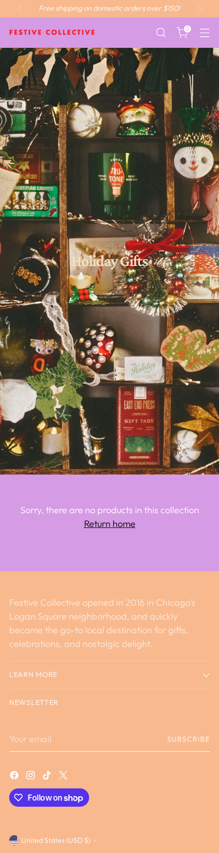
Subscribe (188, 739)
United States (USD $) (55, 840)
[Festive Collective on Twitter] (64, 777)
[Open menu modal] (204, 32)
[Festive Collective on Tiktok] (48, 777)
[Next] (199, 8)
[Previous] (19, 8)
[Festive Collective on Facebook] (15, 777)
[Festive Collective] (52, 32)
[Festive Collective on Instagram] (31, 777)
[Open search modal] (160, 32)
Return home (109, 524)
